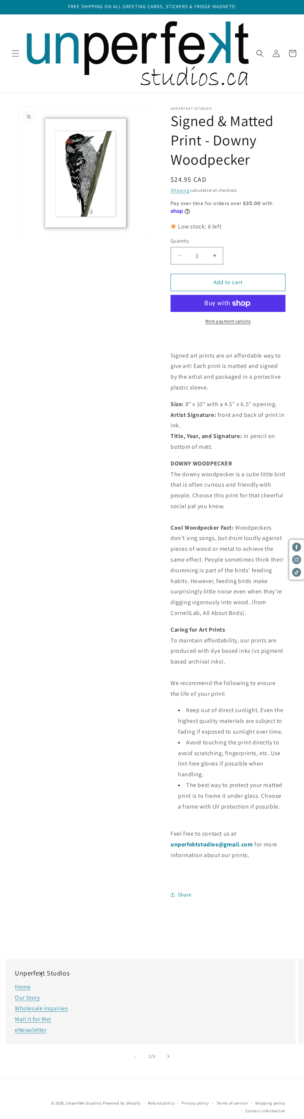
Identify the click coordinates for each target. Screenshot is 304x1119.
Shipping (180, 190)
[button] (15, 53)
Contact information (265, 1110)
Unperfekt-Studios (84, 1103)
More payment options (228, 321)
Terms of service (232, 1103)
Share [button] (185, 894)
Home (22, 987)
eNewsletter (31, 1030)
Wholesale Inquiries (41, 1008)
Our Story (27, 997)
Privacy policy (195, 1103)
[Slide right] (168, 1056)
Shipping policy (270, 1103)
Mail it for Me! (33, 1019)
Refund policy (161, 1103)
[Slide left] (136, 1056)
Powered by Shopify (122, 1103)
